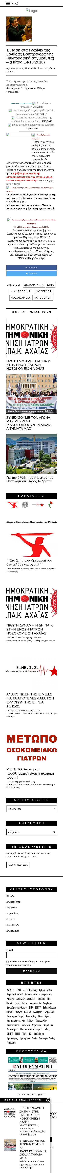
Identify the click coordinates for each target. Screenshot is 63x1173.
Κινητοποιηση (22, 291)
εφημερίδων (40, 1094)
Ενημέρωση (49, 1012)
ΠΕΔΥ (24, 1033)
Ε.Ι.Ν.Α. (10, 896)
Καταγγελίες (41, 1020)
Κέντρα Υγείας (44, 1016)
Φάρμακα (11, 1042)
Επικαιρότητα (13, 901)
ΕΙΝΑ (50, 284)
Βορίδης (41, 998)
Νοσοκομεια (20, 297)
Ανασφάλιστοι (45, 994)
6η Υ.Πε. (10, 990)
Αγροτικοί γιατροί (15, 994)
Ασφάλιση (31, 998)
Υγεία (34, 1038)
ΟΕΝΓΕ (10, 1033)
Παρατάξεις (12, 913)
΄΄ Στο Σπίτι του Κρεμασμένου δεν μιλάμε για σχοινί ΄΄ (29, 562)
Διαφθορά (47, 1003)
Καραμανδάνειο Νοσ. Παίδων (20, 1020)
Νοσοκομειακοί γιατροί (30, 1029)
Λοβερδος (44, 291)
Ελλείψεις (37, 1012)
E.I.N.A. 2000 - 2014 (18, 864)
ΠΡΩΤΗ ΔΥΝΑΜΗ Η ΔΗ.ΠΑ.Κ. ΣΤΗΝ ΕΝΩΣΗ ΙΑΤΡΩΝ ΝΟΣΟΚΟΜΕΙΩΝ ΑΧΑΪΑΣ (28, 364)
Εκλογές (18, 1012)
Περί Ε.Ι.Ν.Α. (12, 925)
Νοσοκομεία (12, 1029)
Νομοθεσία (11, 907)
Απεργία (10, 998)
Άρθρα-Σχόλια (45, 990)
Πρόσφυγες (25, 1038)
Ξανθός (46, 1029)
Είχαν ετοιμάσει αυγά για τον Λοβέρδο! (33, 124)
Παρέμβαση (38, 1033)
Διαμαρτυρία (35, 1003)
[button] (53, 832)
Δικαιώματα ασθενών (17, 1007)
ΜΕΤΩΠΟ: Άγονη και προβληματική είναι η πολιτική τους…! (30, 773)
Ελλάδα (27, 1012)
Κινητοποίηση (13, 1025)
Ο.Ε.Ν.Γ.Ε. (11, 919)
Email (9, 950)
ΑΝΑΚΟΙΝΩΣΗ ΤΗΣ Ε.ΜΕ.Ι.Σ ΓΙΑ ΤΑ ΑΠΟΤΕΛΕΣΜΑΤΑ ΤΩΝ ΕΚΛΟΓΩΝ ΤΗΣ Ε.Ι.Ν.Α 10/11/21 (30, 700)
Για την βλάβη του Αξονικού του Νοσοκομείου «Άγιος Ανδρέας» (29, 479)
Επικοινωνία (12, 930)
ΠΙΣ (30, 1033)
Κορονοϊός (36, 1025)
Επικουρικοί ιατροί (15, 1016)
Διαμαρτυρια (34, 284)
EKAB (19, 990)
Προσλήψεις (12, 1038)
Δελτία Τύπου (21, 1003)
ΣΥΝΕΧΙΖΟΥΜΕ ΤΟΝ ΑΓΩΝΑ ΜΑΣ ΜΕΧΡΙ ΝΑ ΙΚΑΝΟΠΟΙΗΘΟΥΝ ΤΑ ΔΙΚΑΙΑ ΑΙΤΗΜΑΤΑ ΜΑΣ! (28, 423)
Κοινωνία (26, 1025)
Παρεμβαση (42, 297)
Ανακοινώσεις (31, 994)
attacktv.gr (13, 183)
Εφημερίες (31, 1016)
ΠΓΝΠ (17, 1033)
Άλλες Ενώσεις (30, 990)
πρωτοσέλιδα (26, 1094)
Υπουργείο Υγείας (47, 1038)
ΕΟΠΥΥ (38, 1007)
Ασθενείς (20, 998)
